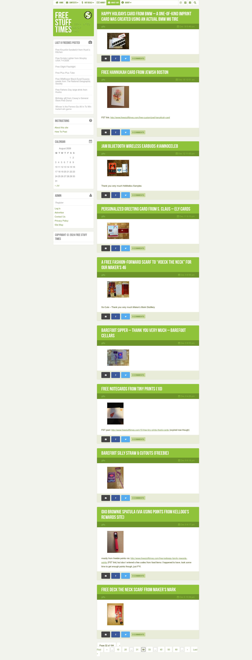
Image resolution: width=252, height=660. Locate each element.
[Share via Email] (105, 58)
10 (118, 649)
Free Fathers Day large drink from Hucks (71, 90)
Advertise (59, 212)
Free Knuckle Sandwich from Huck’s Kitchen (72, 50)
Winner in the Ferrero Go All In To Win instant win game (73, 107)
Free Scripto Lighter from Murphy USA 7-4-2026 (71, 59)
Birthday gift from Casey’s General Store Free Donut (71, 99)
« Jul (57, 185)
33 (149, 649)
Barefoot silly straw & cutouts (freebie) (135, 453)
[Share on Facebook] (115, 58)
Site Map (59, 224)
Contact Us (60, 216)
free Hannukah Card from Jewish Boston (134, 72)
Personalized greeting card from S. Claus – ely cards (145, 209)
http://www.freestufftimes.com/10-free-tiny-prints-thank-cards (140, 429)
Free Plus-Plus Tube (65, 72)
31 (137, 649)
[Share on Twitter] (125, 58)
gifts (103, 26)
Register (59, 202)
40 (161, 649)
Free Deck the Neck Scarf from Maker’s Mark (138, 589)
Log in (57, 208)
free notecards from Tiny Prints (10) (131, 388)
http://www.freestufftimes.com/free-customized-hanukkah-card (140, 117)
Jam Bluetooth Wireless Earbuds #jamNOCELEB (139, 146)
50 (169, 649)
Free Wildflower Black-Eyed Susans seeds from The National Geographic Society (72, 81)
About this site (61, 127)
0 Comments (138, 58)
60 (176, 649)
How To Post (61, 131)
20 (125, 649)
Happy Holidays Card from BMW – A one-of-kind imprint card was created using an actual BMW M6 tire (146, 16)
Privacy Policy (61, 220)
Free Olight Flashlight (65, 66)
